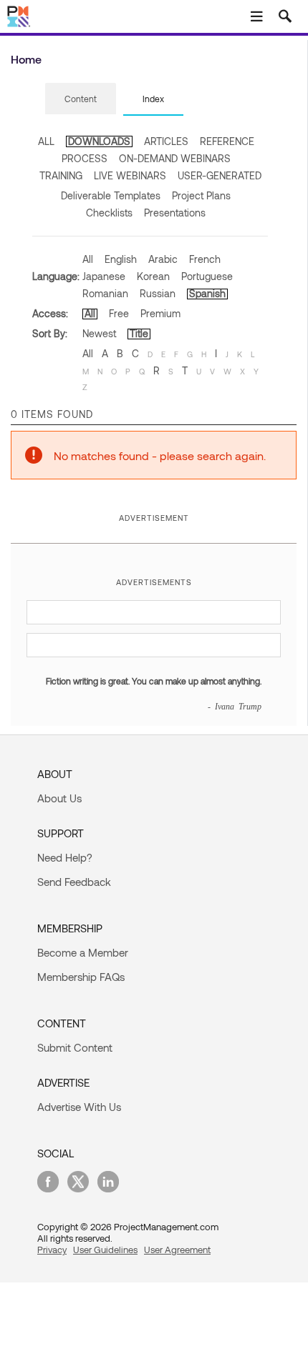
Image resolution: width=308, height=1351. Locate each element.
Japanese (103, 276)
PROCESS (84, 158)
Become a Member (82, 952)
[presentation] (80, 98)
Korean (153, 276)
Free (119, 313)
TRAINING (60, 175)
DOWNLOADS (99, 141)
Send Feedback (74, 881)
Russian (157, 293)
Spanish (207, 293)
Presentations (175, 212)
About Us (59, 798)
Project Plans (201, 195)
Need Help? (64, 857)
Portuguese (207, 276)
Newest (99, 333)
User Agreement (177, 1249)
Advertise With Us (79, 1106)
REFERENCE (227, 141)
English (121, 259)
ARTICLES (166, 141)
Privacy (52, 1249)
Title (139, 333)
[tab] (80, 99)
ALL (46, 141)
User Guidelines (105, 1249)
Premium (160, 313)
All (87, 259)
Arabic (163, 259)
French (205, 259)
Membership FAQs (81, 976)
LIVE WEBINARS (130, 175)
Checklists (109, 212)
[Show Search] (285, 16)
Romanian (105, 293)
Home (26, 59)
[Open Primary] (256, 16)
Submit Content (74, 1047)
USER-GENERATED (219, 175)
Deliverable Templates (110, 195)
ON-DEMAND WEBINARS (175, 158)
